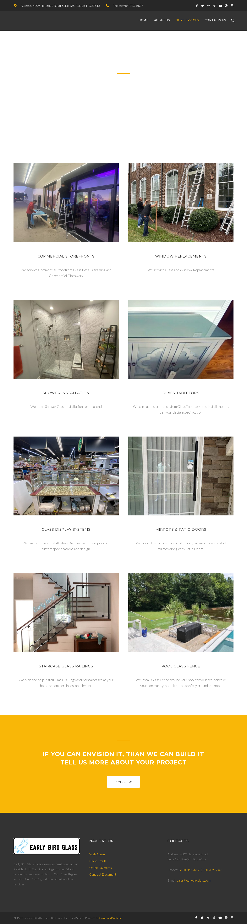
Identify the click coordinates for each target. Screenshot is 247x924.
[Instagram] (232, 5)
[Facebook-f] (196, 5)
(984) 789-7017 (189, 870)
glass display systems (66, 529)
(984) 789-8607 (211, 870)
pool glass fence (181, 666)
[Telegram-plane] (208, 5)
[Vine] (214, 5)
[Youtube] (220, 5)
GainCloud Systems (110, 918)
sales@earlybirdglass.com (194, 880)
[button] (123, 782)
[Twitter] (202, 5)
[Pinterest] (226, 5)
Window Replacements (181, 256)
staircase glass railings (66, 666)
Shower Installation (66, 393)
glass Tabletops (180, 393)
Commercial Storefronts (66, 256)
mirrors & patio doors (181, 529)
